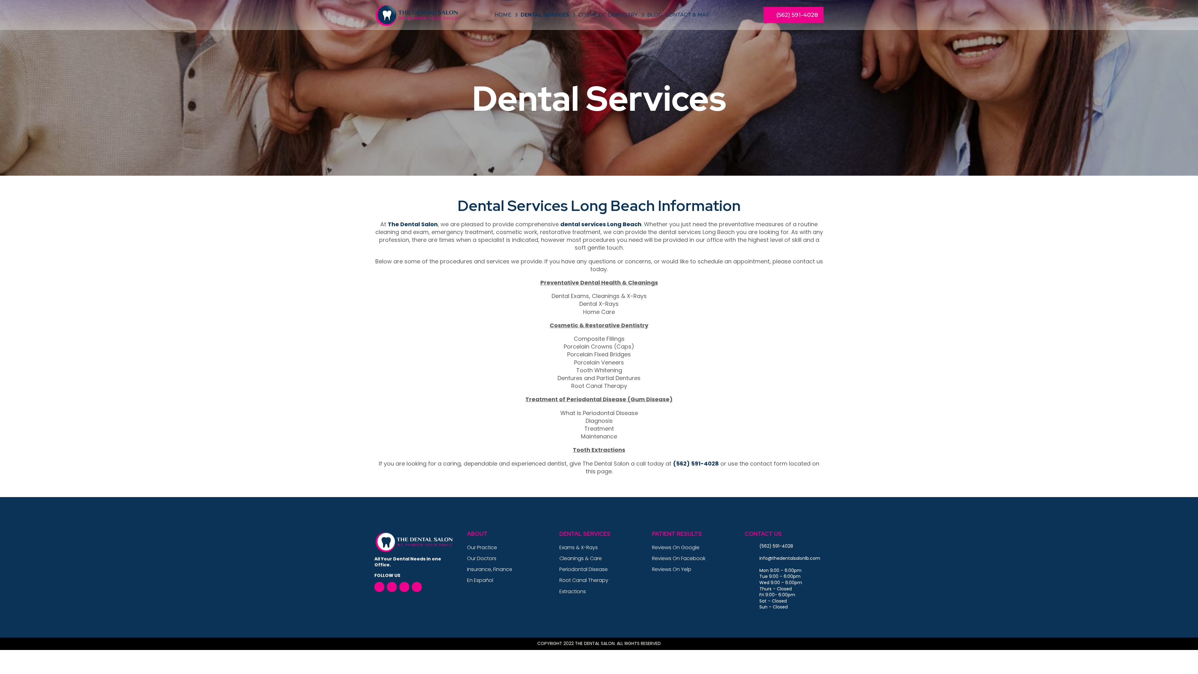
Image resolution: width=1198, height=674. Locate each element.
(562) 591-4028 (797, 15)
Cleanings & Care (580, 558)
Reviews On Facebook (678, 558)
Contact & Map (687, 15)
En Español (480, 580)
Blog (654, 15)
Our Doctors (481, 558)
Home (502, 15)
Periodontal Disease (583, 569)
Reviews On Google (675, 547)
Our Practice (482, 547)
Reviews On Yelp (671, 569)
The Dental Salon (413, 224)
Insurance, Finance (489, 569)
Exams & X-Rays (578, 547)
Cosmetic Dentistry (608, 15)
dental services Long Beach (600, 224)
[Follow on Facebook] (379, 587)
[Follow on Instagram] (417, 587)
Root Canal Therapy (583, 580)
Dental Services (545, 15)
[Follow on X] (392, 587)
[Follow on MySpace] (404, 587)
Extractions (572, 591)
